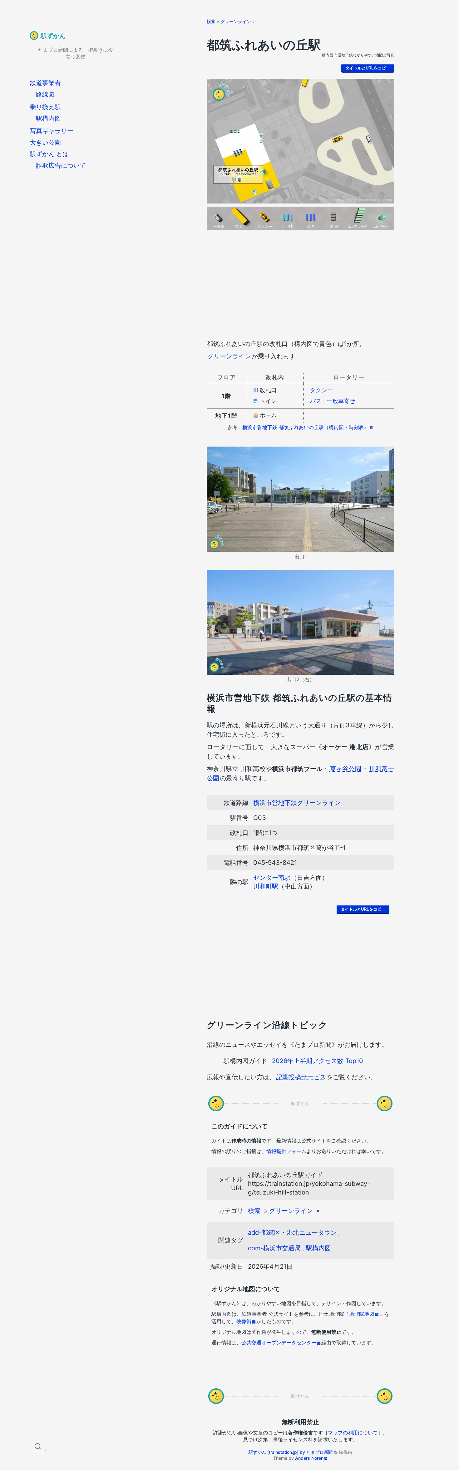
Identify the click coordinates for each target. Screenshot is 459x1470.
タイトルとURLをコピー (367, 68)
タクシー (321, 390)
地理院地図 (361, 1314)
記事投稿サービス (301, 1077)
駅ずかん (53, 36)
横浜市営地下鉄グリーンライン (297, 803)
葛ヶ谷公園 (345, 769)
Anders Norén (309, 1458)
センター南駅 (272, 877)
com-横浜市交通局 (274, 1248)
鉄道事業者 (45, 83)
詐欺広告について (61, 165)
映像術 (243, 1321)
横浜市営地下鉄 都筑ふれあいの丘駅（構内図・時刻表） (305, 427)
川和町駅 (265, 886)
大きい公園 (45, 142)
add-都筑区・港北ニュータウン (292, 1232)
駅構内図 (48, 118)
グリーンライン (235, 21)
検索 (211, 21)
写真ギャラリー (51, 131)
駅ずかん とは (49, 154)
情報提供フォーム (286, 1151)
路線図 (45, 94)
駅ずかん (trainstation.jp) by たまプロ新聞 (291, 1452)
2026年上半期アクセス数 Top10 (317, 1061)
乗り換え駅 (45, 107)
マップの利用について (353, 1432)
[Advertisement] (300, 286)
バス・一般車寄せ (332, 401)
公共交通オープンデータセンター (278, 1342)
